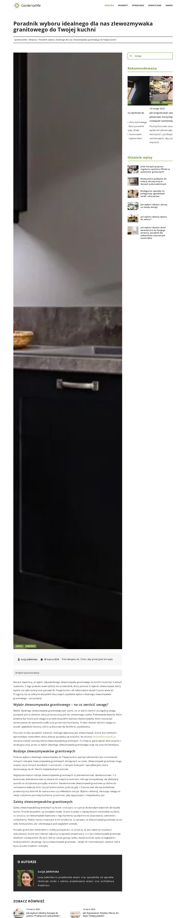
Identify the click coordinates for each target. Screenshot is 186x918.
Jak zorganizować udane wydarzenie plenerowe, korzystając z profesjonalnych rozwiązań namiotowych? (150, 116)
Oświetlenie (154, 5)
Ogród (169, 5)
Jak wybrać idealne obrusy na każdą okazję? (154, 206)
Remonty (123, 5)
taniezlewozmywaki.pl (103, 736)
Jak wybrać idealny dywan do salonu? (154, 218)
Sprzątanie (138, 5)
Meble (19, 646)
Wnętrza (109, 5)
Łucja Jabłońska (29, 659)
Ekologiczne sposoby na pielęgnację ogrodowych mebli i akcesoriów (153, 194)
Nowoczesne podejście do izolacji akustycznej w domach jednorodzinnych (154, 181)
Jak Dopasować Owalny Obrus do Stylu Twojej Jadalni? (101, 914)
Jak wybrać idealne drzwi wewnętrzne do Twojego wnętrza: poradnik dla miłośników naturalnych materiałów (153, 233)
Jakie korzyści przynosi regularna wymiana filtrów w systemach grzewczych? (155, 169)
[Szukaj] (131, 56)
